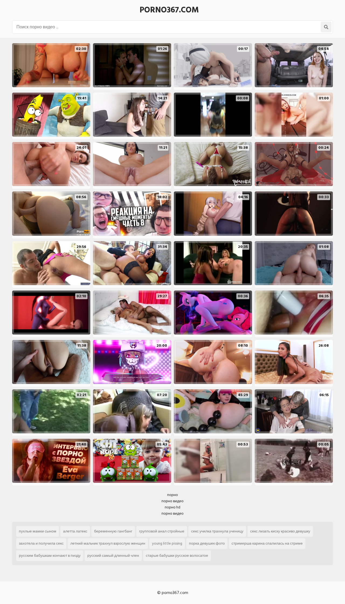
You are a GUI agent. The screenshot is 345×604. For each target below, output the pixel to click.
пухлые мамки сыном (37, 531)
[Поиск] (326, 27)
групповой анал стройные (161, 531)
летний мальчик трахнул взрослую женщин (107, 543)
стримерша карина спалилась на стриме (267, 543)
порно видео (172, 501)
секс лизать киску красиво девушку (280, 531)
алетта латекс (75, 531)
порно (172, 495)
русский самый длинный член (113, 555)
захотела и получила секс (41, 543)
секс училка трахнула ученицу (217, 531)
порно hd (172, 507)
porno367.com (169, 10)
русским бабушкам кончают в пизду (50, 555)
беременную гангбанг (113, 531)
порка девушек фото (207, 543)
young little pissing (167, 543)
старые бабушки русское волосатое (177, 555)
